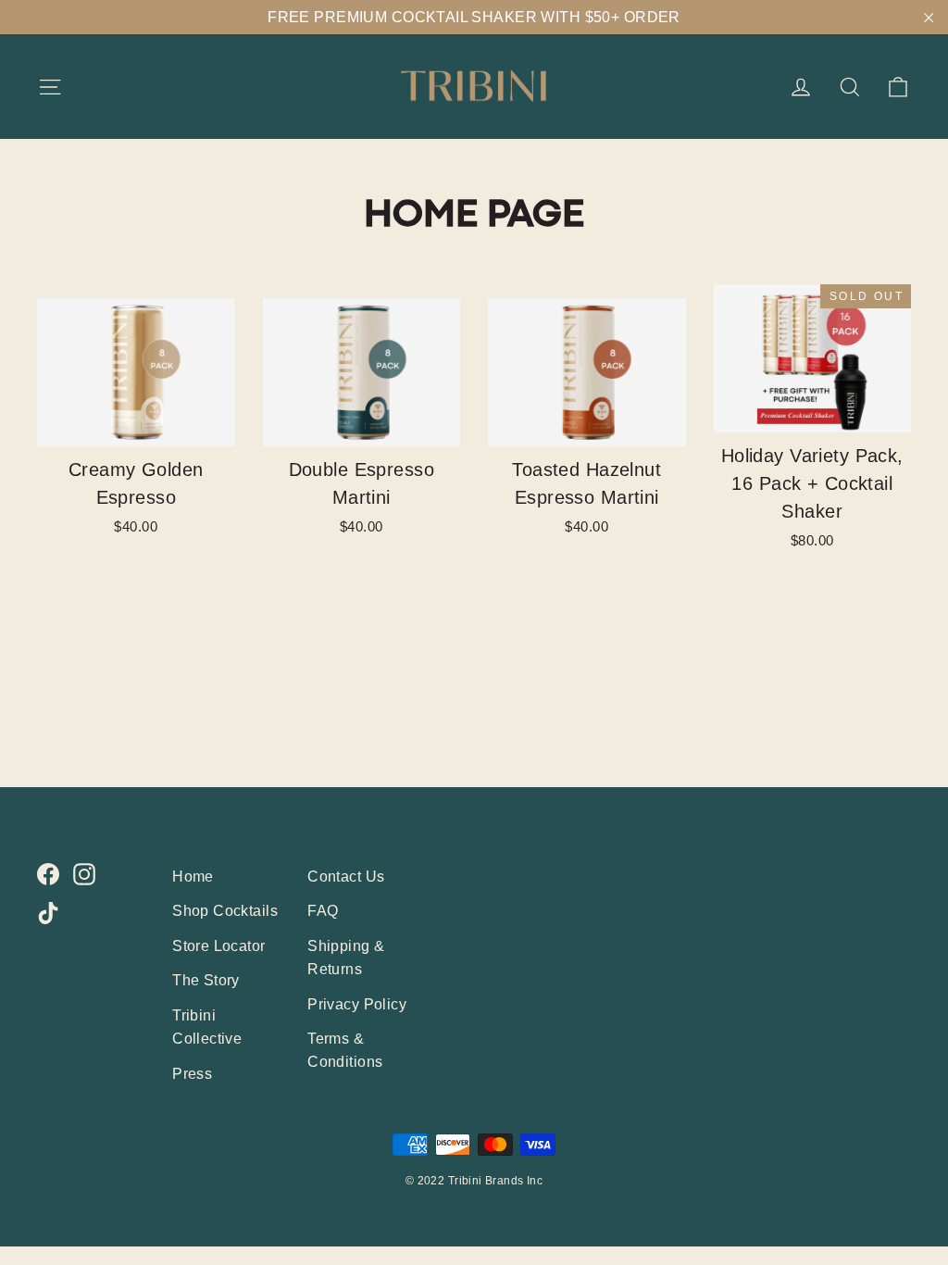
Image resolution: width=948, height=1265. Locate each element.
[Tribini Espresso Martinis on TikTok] (48, 912)
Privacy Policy (356, 1004)
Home (193, 876)
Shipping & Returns (345, 957)
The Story (206, 980)
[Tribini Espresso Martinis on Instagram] (84, 873)
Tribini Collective (207, 1027)
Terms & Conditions (344, 1050)
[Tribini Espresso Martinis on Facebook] (48, 873)
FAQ (322, 911)
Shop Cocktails (225, 911)
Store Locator (219, 946)
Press (192, 1074)
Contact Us (345, 876)
